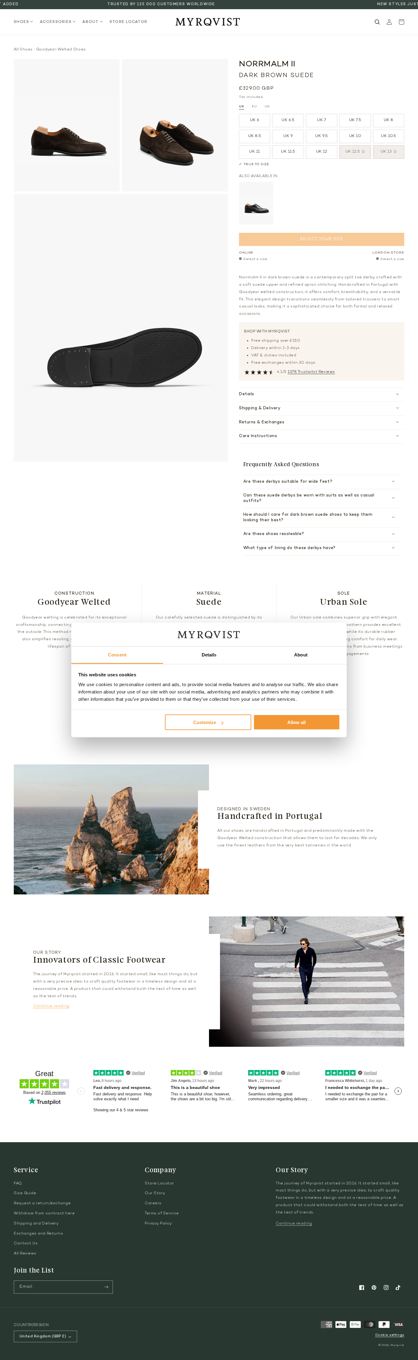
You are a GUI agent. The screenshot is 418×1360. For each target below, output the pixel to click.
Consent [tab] (117, 654)
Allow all (296, 722)
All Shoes (23, 49)
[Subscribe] (106, 1287)
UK (241, 107)
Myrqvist (397, 1345)
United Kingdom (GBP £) (43, 1336)
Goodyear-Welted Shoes (61, 49)
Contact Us (26, 1243)
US (267, 107)
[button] (25, 22)
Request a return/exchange (42, 1203)
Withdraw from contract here (44, 1213)
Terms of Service (162, 1213)
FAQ (18, 1183)
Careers (153, 1203)
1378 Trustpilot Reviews (311, 372)
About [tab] (301, 654)
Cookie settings (389, 1335)
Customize (204, 722)
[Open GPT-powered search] (377, 22)
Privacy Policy (158, 1223)
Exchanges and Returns (38, 1233)
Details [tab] (209, 654)
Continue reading (51, 1006)
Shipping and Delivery (36, 1223)
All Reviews (25, 1253)
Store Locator (159, 1183)
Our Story (155, 1193)
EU (254, 107)
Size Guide (25, 1193)
